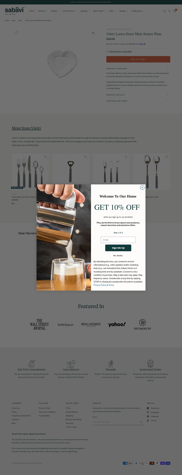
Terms (111, 285)
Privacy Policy (100, 285)
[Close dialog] (142, 187)
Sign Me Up (118, 247)
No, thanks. (118, 256)
